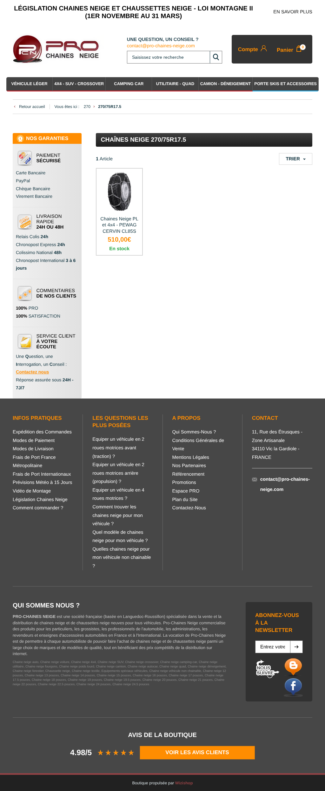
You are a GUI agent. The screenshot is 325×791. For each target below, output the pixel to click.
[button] (296, 646)
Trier (293, 159)
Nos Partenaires (189, 465)
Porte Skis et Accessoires (285, 83)
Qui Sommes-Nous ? (194, 432)
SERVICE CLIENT (56, 341)
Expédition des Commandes (42, 432)
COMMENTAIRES (56, 293)
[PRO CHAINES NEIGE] (58, 49)
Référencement (188, 474)
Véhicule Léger (29, 83)
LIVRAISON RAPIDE (50, 222)
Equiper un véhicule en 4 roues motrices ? (118, 494)
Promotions (184, 482)
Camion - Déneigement (225, 83)
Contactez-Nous (189, 508)
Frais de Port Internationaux (42, 474)
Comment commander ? (38, 508)
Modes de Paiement (34, 440)
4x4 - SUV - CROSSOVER (79, 83)
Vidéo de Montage (32, 491)
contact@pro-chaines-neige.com (161, 46)
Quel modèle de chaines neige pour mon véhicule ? (120, 537)
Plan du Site (185, 499)
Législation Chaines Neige (40, 499)
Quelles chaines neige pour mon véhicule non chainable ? (121, 558)
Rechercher (216, 57)
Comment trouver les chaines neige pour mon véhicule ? (117, 515)
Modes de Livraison (33, 449)
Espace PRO (186, 491)
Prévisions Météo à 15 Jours (42, 482)
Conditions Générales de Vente (198, 445)
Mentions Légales (190, 457)
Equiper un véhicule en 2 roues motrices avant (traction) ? (118, 448)
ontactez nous (34, 371)
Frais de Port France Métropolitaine (34, 462)
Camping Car (128, 83)
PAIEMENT (48, 158)
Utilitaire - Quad (175, 83)
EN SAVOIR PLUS (292, 12)
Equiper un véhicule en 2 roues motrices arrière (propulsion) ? (118, 473)
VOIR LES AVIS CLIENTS (197, 752)
